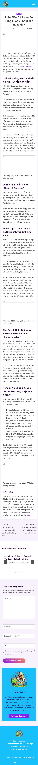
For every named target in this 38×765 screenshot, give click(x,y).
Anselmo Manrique (13, 29)
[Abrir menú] (33, 4)
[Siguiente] (32, 562)
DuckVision (30, 758)
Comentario (9, 598)
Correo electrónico (11, 636)
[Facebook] (15, 762)
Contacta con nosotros (13, 744)
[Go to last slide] (5, 562)
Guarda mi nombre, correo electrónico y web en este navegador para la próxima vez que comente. (20, 653)
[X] (19, 762)
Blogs (19, 14)
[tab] (15, 572)
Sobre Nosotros (19, 741)
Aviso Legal (29, 744)
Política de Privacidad (19, 749)
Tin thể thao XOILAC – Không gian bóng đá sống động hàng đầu (9, 530)
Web (5, 646)
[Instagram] (23, 762)
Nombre (7, 627)
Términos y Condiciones (19, 747)
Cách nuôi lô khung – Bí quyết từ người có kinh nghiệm (28, 528)
